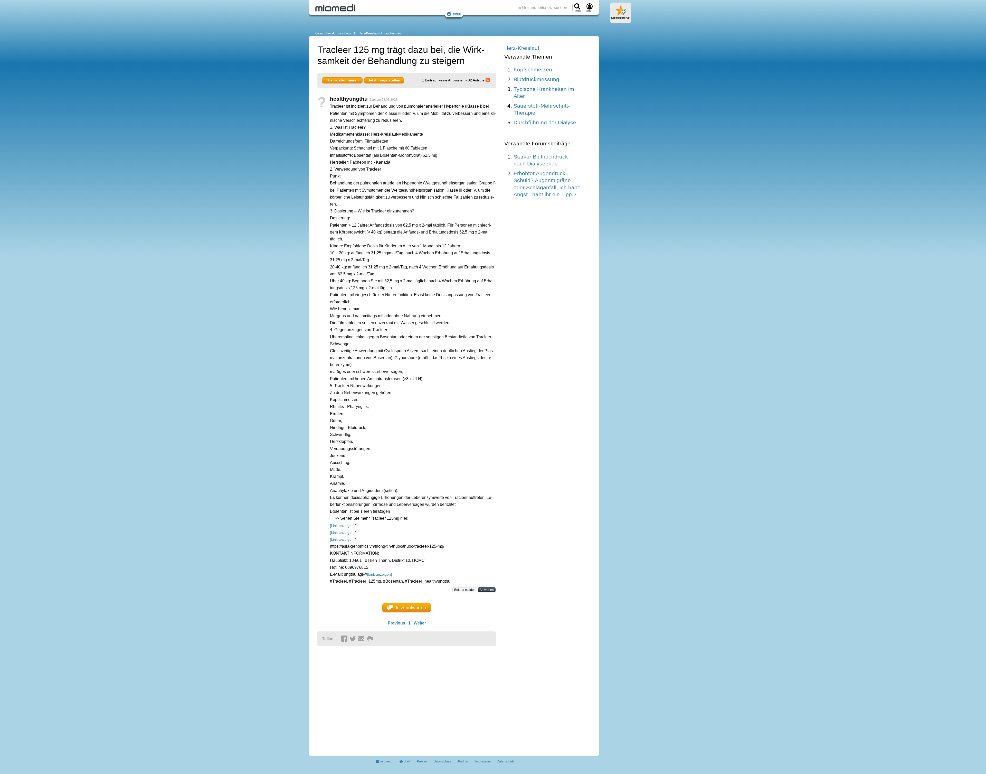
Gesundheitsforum (328, 33)
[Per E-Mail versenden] (362, 639)
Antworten (487, 590)
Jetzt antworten (410, 607)
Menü (457, 14)
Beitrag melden (465, 590)
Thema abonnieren (342, 80)
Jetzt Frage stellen (384, 80)
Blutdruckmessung (536, 79)
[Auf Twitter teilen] (353, 639)
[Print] (370, 639)
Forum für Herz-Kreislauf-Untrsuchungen (372, 33)
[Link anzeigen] (342, 526)
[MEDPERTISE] (620, 21)
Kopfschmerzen (533, 69)
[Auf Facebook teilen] (345, 639)
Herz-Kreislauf (521, 48)
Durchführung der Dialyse (545, 122)
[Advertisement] (397, 699)
